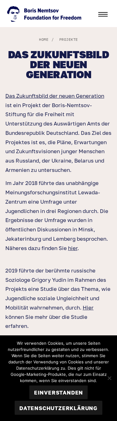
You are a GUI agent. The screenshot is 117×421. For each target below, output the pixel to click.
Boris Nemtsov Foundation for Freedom (44, 15)
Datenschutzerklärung (58, 408)
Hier (88, 307)
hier (72, 248)
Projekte (68, 39)
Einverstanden (58, 392)
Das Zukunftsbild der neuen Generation (54, 95)
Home (43, 39)
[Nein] (109, 378)
